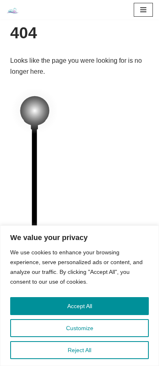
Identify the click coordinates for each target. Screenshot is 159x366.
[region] (79, 295)
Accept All (79, 306)
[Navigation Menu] (143, 10)
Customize (79, 328)
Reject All (79, 350)
